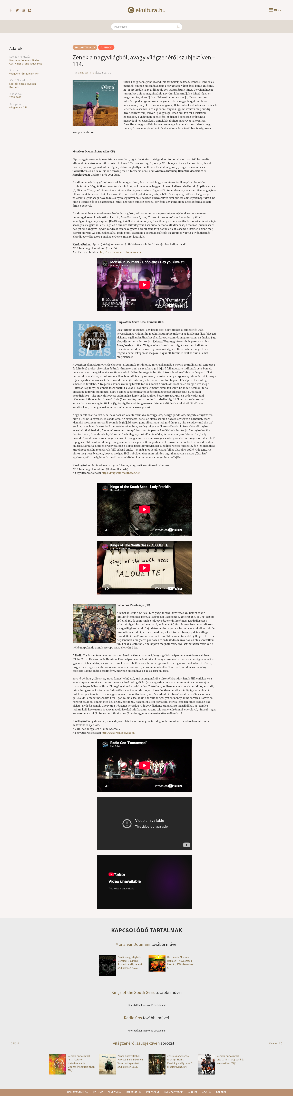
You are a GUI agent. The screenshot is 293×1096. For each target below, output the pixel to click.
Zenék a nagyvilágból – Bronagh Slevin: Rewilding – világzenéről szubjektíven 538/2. (179, 1061)
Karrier (192, 1092)
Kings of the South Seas (28, 63)
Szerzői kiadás (17, 83)
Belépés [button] (221, 1092)
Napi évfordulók (77, 1092)
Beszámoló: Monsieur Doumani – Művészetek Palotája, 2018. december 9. (180, 962)
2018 (12, 97)
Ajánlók (106, 47)
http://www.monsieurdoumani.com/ (121, 252)
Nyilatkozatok (173, 1092)
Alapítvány (114, 1092)
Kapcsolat (152, 1092)
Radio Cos (133, 1017)
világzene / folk (18, 107)
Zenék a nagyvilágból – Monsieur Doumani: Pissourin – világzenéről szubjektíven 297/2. (130, 962)
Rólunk (98, 1092)
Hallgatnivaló (85, 47)
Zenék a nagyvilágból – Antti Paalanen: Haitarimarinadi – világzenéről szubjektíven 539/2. (81, 1063)
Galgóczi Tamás (87, 72)
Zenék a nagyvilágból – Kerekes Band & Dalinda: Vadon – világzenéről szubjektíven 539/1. (130, 1061)
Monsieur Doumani (20, 60)
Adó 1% (206, 1092)
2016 (18, 97)
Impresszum (133, 1092)
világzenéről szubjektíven (24, 73)
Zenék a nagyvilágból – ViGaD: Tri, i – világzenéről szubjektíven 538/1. (230, 1059)
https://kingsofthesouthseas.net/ (121, 473)
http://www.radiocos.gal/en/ (118, 733)
